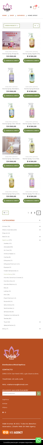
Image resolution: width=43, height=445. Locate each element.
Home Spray (8, 51)
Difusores (7, 260)
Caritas (6, 257)
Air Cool (6, 250)
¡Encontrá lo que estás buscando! (15, 390)
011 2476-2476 (17, 379)
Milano (4, 407)
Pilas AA (5, 233)
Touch (6, 322)
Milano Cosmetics (8, 230)
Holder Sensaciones (10, 271)
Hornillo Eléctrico (9, 284)
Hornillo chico (8, 281)
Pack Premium (9, 298)
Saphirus (15, 51)
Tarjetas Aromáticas (10, 315)
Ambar (4, 226)
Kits (5, 288)
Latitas (6, 291)
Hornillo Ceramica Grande (12, 277)
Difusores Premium (10, 264)
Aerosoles (7, 247)
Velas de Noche (8, 325)
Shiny (4, 329)
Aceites (6, 243)
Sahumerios (8, 305)
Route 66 (7, 301)
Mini (5, 294)
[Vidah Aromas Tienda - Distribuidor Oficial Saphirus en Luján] (7, 7)
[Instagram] (5, 412)
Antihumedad (8, 253)
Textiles (6, 318)
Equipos (6, 267)
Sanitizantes (8, 308)
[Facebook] (3, 412)
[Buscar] (39, 393)
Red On (4, 236)
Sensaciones (8, 312)
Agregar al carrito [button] (12, 60)
